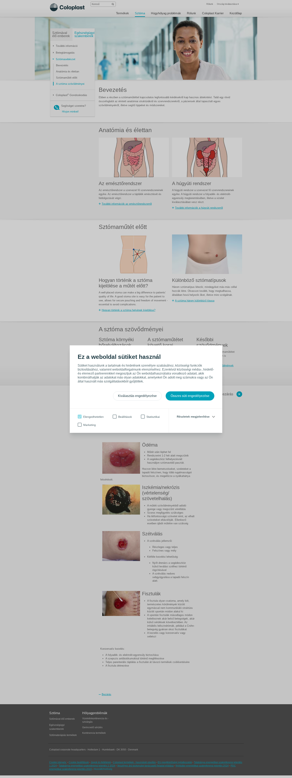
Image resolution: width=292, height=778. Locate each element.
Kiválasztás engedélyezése (137, 396)
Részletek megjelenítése (193, 416)
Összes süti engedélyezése (190, 396)
